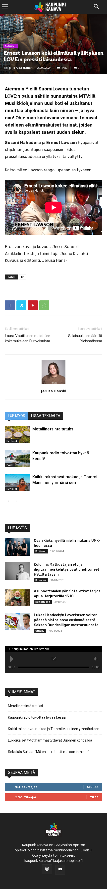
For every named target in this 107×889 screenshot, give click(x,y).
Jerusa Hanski (23, 67)
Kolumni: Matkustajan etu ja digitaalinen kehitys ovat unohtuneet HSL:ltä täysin (66, 569)
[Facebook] (10, 305)
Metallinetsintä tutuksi (53, 428)
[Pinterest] (33, 305)
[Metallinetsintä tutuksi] (17, 434)
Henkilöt (11, 441)
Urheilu (40, 630)
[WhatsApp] (44, 305)
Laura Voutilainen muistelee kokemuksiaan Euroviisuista (27, 338)
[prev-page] (8, 501)
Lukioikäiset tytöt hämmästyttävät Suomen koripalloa (50, 740)
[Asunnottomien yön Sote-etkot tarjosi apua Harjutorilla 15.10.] (17, 597)
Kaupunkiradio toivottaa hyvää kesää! (37, 717)
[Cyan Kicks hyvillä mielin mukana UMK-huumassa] (17, 547)
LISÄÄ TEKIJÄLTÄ (45, 415)
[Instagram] (47, 869)
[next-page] (16, 501)
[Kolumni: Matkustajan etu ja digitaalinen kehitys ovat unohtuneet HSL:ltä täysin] (17, 571)
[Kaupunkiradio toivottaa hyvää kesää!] (17, 458)
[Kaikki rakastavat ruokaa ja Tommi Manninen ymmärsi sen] (17, 482)
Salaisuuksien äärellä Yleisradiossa (85, 338)
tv (22, 277)
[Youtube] (60, 870)
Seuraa (93, 787)
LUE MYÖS (16, 415)
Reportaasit (42, 602)
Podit (9, 465)
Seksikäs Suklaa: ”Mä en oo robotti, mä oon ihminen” (49, 752)
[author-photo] (53, 384)
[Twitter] (21, 305)
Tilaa (94, 797)
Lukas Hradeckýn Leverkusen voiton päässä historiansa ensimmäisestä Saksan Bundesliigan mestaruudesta (66, 620)
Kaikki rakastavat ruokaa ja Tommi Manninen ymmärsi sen (53, 729)
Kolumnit (41, 580)
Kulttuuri (10, 45)
